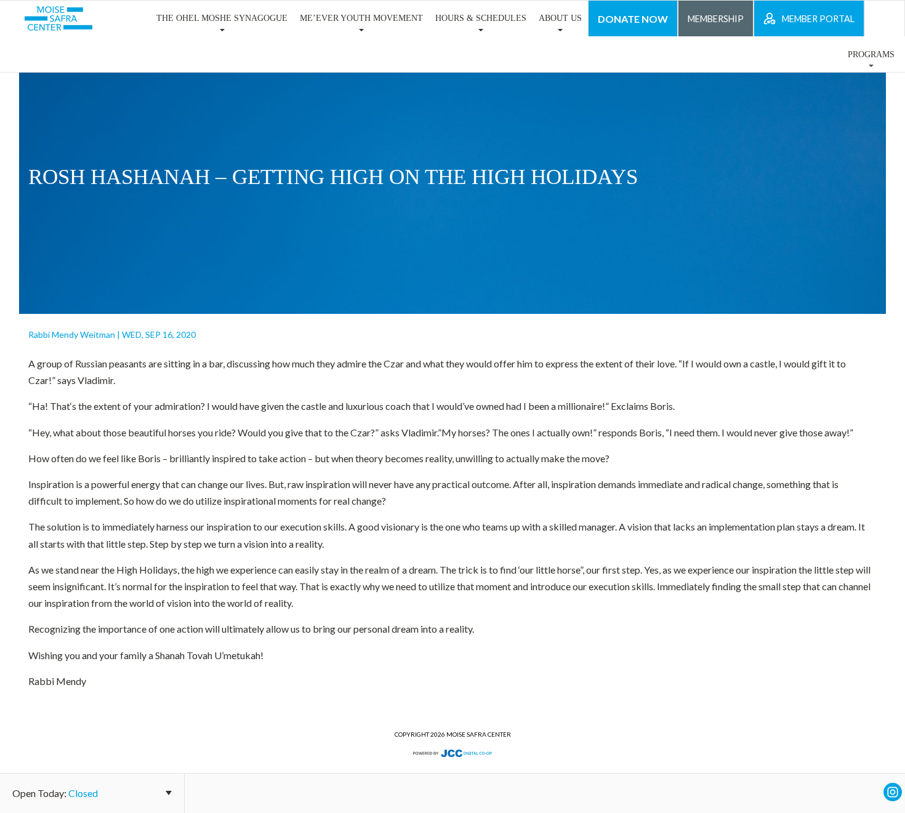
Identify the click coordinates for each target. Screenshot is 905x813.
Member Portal (818, 19)
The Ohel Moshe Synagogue (222, 18)
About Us (560, 18)
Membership (716, 19)
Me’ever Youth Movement (361, 18)
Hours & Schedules (480, 18)
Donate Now (633, 19)
